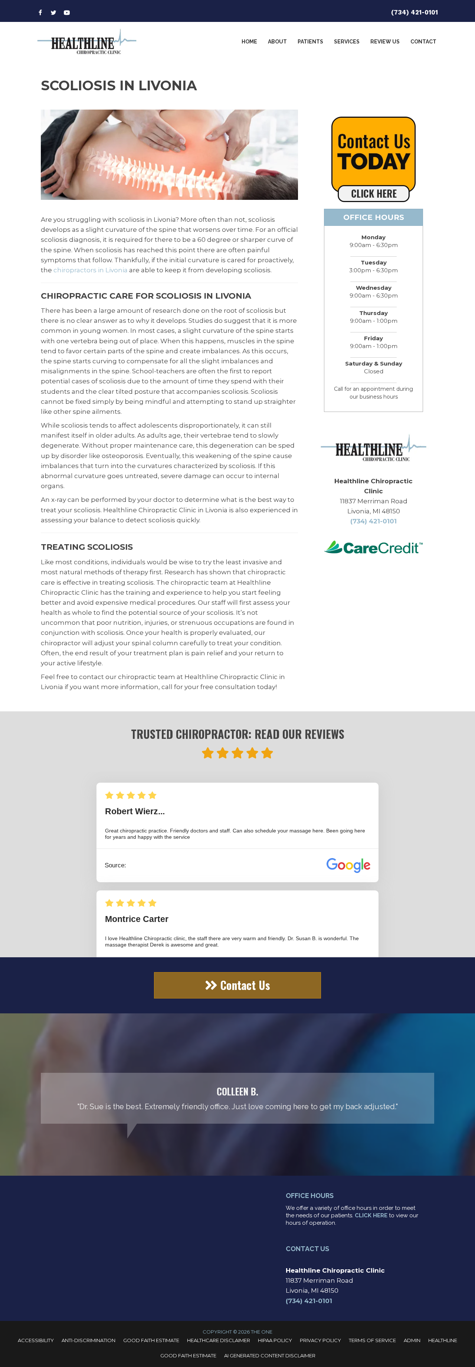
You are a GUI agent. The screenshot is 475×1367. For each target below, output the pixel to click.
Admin (412, 1340)
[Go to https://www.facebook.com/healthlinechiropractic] (40, 13)
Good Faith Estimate (151, 1340)
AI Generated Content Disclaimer (269, 1355)
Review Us (385, 42)
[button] (237, 985)
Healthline (442, 1340)
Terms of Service (372, 1340)
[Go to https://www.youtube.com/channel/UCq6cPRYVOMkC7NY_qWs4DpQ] (67, 13)
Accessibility (36, 1340)
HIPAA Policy (275, 1340)
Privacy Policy (320, 1340)
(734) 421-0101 (414, 12)
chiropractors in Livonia (90, 270)
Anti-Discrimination (88, 1340)
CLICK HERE (371, 1215)
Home (249, 42)
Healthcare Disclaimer (218, 1340)
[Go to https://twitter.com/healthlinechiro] (53, 13)
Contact (423, 42)
